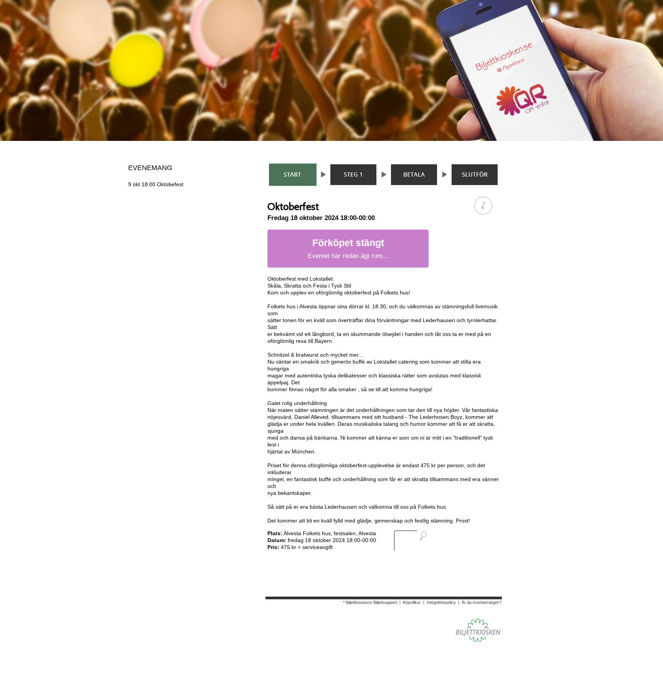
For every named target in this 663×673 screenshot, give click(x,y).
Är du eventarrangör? (481, 602)
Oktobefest (155, 184)
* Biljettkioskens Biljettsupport (370, 602)
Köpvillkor (412, 602)
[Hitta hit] (413, 541)
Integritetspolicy (441, 602)
